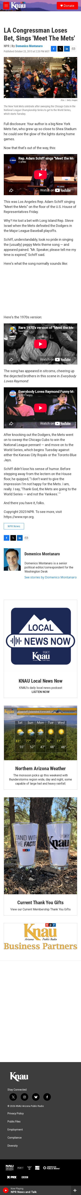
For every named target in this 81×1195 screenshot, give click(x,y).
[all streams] (76, 1190)
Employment (15, 1129)
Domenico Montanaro (29, 46)
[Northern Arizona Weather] (40, 733)
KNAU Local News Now (40, 681)
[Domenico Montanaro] (12, 559)
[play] (5, 1190)
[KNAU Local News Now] (40, 636)
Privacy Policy (16, 1113)
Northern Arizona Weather (40, 768)
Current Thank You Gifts (40, 902)
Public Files (14, 1121)
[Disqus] (40, 1011)
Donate (69, 5)
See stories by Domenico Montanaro (50, 577)
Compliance (15, 1137)
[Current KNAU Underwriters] (40, 936)
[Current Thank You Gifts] (40, 845)
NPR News (14, 526)
